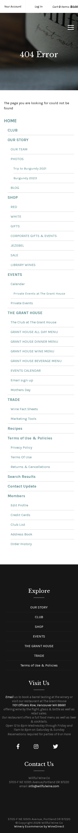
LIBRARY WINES (23, 265)
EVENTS (15, 274)
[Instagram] (36, 746)
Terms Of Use (21, 457)
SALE (14, 255)
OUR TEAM (19, 149)
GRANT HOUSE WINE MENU (32, 351)
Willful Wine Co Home (27, 29)
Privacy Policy (21, 447)
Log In (38, 6)
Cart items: (65, 7)
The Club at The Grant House (33, 322)
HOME (10, 120)
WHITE (16, 216)
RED (14, 207)
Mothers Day (21, 390)
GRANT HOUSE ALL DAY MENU (34, 332)
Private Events (22, 303)
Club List (18, 525)
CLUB (13, 130)
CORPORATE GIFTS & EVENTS (34, 236)
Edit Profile (19, 505)
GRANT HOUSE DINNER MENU (34, 341)
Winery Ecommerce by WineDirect (39, 826)
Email (9, 697)
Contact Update (22, 486)
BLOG (15, 188)
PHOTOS (17, 159)
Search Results (22, 476)
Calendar (18, 284)
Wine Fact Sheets (24, 409)
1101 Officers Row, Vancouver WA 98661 (39, 705)
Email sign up (22, 380)
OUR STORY (18, 140)
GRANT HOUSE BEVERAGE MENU (36, 361)
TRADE (14, 399)
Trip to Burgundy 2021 (29, 168)
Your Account (12, 6)
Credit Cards (20, 515)
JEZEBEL (17, 245)
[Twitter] (55, 746)
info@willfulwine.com (43, 786)
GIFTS (15, 226)
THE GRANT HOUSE (25, 313)
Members (16, 496)
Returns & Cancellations (30, 467)
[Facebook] (17, 746)
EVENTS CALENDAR (26, 370)
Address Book (21, 534)
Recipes (15, 428)
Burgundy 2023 (25, 178)
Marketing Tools (23, 419)
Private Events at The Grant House (39, 293)
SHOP (13, 197)
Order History (21, 544)
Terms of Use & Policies (30, 438)
